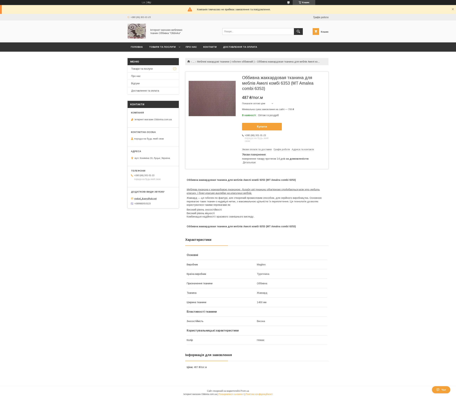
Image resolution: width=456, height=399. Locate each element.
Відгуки (135, 83)
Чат (444, 389)
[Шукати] (298, 31)
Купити (262, 126)
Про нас (191, 47)
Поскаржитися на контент (231, 394)
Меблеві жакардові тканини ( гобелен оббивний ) (226, 61)
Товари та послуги (162, 47)
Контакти (210, 47)
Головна (137, 47)
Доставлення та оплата (240, 47)
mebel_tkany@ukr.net (145, 198)
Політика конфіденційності (259, 394)
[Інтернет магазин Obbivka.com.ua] (137, 37)
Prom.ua (245, 391)
